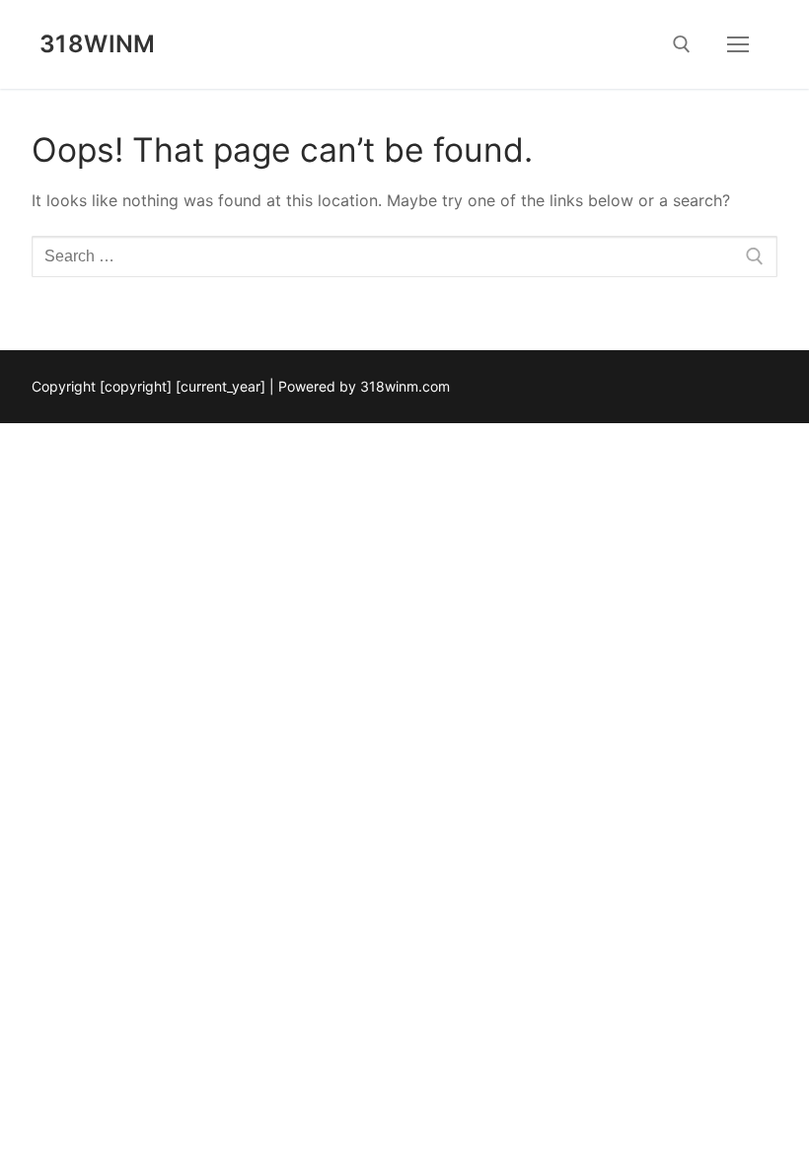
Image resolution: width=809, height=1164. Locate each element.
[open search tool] (682, 44)
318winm (97, 44)
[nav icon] (738, 44)
